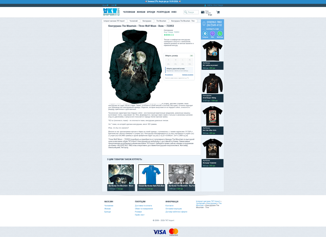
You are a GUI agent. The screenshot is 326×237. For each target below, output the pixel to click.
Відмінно (173, 35)
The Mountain (161, 21)
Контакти (169, 206)
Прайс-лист (140, 215)
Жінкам (141, 12)
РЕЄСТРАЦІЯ (218, 5)
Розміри (138, 212)
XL (190, 60)
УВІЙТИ (209, 5)
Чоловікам (129, 12)
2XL (168, 64)
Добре (171, 35)
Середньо (169, 35)
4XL (182, 64)
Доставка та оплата (143, 206)
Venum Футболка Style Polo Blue (151, 186)
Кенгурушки (147, 21)
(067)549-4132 (214, 25)
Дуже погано (165, 35)
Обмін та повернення (144, 209)
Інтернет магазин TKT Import (114, 21)
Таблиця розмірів (187, 74)
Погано (167, 35)
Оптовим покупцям (174, 209)
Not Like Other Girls (209, 130)
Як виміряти (169, 74)
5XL (190, 64)
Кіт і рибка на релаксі (210, 65)
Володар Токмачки (209, 163)
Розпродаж (163, 12)
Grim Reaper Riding (209, 98)
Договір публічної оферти (176, 212)
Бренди (151, 12)
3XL (175, 64)
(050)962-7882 (214, 22)
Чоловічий (134, 21)
